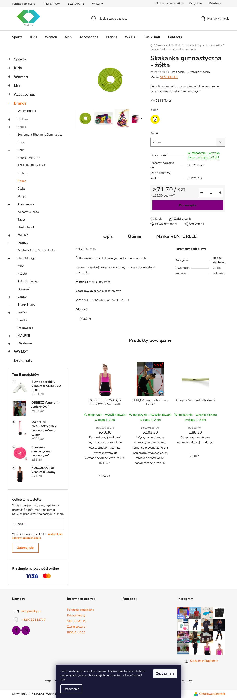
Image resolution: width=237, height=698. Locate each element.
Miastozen (25, 343)
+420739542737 (33, 620)
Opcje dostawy (160, 173)
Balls (21, 150)
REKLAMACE (76, 632)
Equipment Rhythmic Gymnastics (40, 135)
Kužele (22, 274)
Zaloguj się (25, 548)
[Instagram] (25, 630)
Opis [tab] (108, 236)
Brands (20, 103)
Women (21, 76)
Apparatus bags (28, 212)
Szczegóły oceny (199, 72)
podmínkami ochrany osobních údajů (37, 536)
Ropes (22, 181)
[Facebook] (16, 630)
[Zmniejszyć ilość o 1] (201, 192)
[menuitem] (17, 37)
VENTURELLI (27, 111)
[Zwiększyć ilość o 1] (220, 192)
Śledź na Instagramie (204, 661)
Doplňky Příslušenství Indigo (37, 250)
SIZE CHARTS (76, 3)
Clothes (23, 119)
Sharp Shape (26, 305)
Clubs (21, 189)
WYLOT (21, 351)
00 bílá (194, 456)
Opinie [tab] (134, 236)
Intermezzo (25, 328)
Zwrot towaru (76, 627)
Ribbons (23, 173)
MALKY (23, 235)
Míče (21, 266)
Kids (18, 68)
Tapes (22, 220)
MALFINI (24, 336)
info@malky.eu (31, 611)
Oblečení (24, 289)
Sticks (22, 142)
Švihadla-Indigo (28, 281)
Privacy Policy (52, 3)
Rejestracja (215, 3)
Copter (22, 297)
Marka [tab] (177, 236)
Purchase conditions (23, 3)
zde (62, 679)
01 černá (104, 476)
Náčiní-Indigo (26, 258)
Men (18, 85)
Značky (22, 312)
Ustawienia (71, 689)
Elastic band (26, 227)
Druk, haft (23, 360)
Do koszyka (187, 205)
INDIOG (23, 243)
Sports (20, 59)
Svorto (22, 320)
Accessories (24, 94)
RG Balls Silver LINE (31, 165)
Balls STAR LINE (29, 158)
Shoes (22, 127)
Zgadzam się (165, 674)
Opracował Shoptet (212, 694)
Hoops (22, 196)
